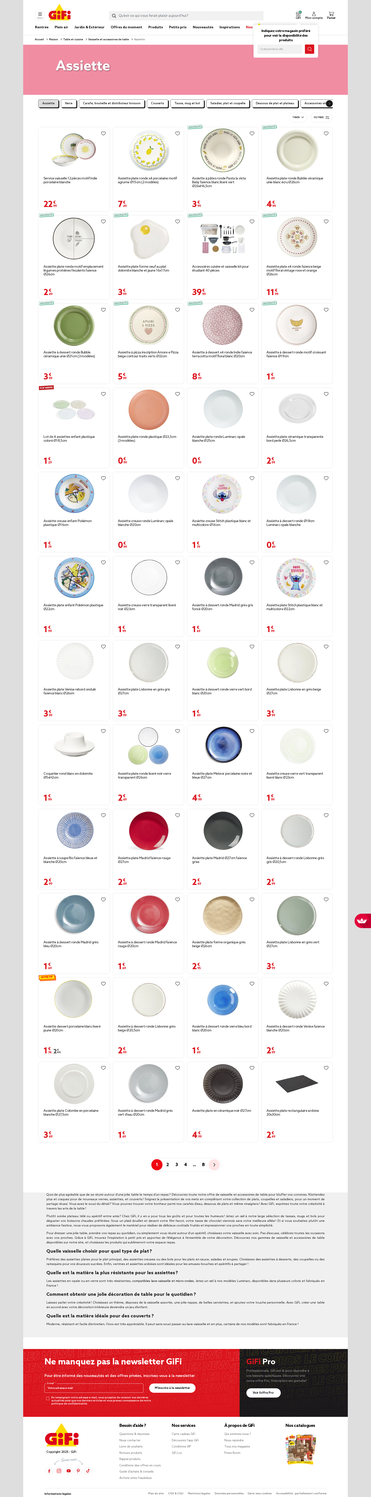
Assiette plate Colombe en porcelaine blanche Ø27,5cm (70, 1113)
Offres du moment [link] (126, 27)
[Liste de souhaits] (103, 133)
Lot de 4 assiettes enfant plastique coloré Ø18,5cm (69, 439)
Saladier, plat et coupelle (227, 103)
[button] (298, 16)
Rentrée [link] (42, 27)
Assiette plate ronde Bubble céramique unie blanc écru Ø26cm (294, 180)
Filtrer (318, 117)
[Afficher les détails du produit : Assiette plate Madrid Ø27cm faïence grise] (222, 831)
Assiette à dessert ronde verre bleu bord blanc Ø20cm (221, 1028)
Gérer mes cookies (260, 1493)
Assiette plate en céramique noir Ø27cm (221, 1111)
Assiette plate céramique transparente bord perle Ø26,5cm (294, 439)
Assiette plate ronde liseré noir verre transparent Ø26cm (144, 776)
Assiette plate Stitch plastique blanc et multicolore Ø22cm (294, 607)
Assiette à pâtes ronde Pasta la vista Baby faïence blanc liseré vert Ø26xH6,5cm (219, 182)
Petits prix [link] (178, 27)
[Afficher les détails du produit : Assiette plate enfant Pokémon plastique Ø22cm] (74, 578)
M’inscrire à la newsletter (172, 1388)
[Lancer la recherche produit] (114, 16)
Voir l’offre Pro (264, 1393)
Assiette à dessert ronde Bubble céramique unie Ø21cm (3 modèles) (69, 354)
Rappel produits (129, 1459)
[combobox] (186, 15)
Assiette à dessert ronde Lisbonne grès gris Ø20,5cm (295, 860)
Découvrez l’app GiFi (185, 1440)
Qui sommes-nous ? (237, 1434)
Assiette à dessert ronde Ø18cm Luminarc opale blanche (290, 523)
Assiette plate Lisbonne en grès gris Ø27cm (144, 691)
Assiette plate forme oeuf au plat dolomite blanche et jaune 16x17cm (143, 268)
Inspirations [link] (230, 27)
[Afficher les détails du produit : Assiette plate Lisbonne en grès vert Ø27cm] (297, 915)
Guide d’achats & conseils (136, 1471)
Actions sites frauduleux (135, 1478)
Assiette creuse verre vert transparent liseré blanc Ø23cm (294, 776)
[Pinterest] (78, 1471)
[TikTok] (88, 1471)
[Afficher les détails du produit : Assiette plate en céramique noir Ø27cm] (222, 1083)
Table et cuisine (73, 39)
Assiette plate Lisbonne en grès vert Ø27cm (292, 944)
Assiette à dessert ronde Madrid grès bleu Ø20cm (70, 944)
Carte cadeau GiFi (183, 1434)
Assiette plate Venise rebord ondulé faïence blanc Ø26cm (69, 691)
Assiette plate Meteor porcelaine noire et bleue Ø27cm (222, 776)
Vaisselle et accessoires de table (108, 39)
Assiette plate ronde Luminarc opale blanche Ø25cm (218, 439)
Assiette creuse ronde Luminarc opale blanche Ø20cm (145, 523)
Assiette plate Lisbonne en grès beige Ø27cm (293, 691)
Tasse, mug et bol (187, 103)
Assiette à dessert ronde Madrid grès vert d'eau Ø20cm (145, 1113)
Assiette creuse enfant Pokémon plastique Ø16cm (67, 523)
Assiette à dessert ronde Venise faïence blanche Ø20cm (295, 1028)
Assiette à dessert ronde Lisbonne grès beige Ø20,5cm (146, 1028)
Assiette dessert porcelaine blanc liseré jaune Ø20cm (71, 1028)
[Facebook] (49, 1471)
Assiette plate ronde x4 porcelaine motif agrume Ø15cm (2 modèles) (147, 180)
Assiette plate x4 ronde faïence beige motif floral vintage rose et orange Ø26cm (293, 270)
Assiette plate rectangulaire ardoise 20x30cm (292, 1113)
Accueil (39, 39)
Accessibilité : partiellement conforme (301, 1493)
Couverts (157, 103)
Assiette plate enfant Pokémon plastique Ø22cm (73, 607)
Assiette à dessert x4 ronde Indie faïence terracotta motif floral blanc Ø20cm (222, 354)
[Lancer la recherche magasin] (309, 49)
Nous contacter (129, 1440)
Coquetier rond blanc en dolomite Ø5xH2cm (68, 776)
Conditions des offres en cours (140, 1465)
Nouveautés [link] (203, 27)
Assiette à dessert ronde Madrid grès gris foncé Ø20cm (222, 607)
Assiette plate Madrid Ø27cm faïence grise (219, 860)
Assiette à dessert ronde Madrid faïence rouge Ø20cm (147, 944)
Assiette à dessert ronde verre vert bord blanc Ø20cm (222, 691)
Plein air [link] (61, 27)
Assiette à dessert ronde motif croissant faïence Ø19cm (296, 354)
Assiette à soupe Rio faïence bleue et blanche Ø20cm (70, 860)
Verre (68, 103)
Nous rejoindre (234, 1440)
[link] (155, 33)
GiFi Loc (177, 1453)
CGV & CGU (176, 1493)
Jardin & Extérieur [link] (89, 27)
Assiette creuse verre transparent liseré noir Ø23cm (147, 607)
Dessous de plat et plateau (275, 103)
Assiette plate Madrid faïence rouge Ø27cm (144, 860)
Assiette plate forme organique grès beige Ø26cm (219, 944)
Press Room (232, 1453)
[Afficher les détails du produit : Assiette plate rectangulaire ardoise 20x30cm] (297, 1083)
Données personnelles (229, 1493)
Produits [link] (155, 27)
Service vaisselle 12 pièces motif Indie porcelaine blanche (70, 180)
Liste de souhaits (131, 1446)
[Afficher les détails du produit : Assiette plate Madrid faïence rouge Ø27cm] (148, 831)
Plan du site (156, 1493)
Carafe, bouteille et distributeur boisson (111, 103)
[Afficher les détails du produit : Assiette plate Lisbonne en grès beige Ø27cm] (297, 662)
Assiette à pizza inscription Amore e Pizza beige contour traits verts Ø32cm (148, 354)
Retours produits (130, 1453)
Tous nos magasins (237, 1446)
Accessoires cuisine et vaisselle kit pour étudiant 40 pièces (220, 268)
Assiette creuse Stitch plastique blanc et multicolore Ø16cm (221, 523)
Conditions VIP (181, 1446)
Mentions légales (199, 1493)
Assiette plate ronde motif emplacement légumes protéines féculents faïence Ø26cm (73, 270)
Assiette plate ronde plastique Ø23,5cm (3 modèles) (147, 439)
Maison (53, 39)
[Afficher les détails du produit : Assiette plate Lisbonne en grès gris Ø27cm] (148, 662)
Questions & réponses (134, 1434)
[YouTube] (68, 1471)
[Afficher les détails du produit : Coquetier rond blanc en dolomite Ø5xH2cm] (74, 747)
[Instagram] (59, 1471)
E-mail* (51, 1383)
